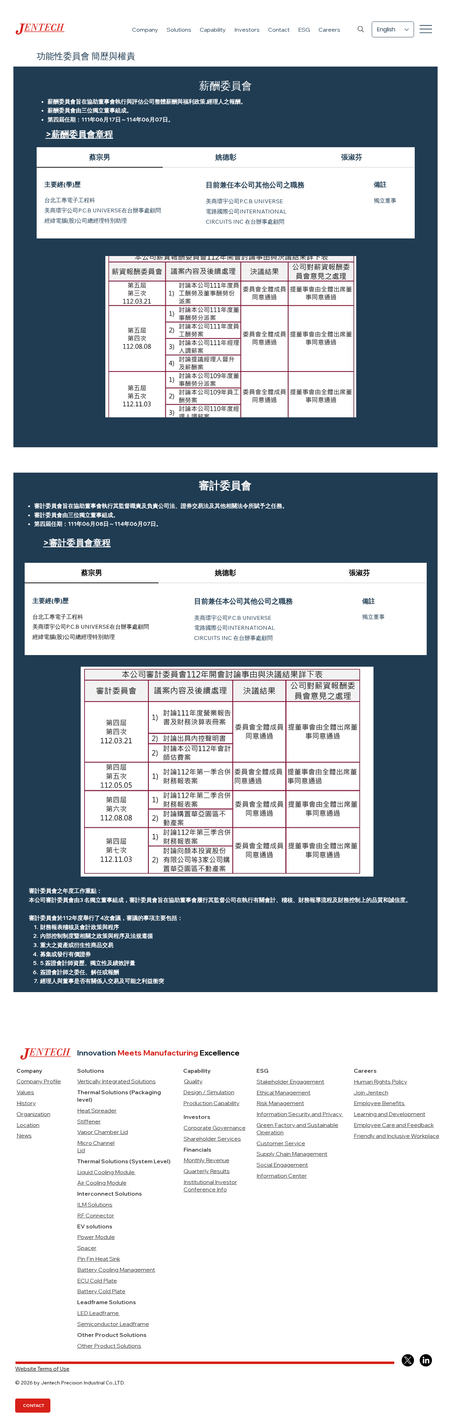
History (26, 1103)
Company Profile (39, 1081)
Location (28, 1124)
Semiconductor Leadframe (113, 1323)
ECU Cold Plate (97, 1280)
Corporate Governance (215, 1127)
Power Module (96, 1236)
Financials (197, 1149)
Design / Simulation (208, 1092)
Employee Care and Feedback (394, 1124)
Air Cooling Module (101, 1182)
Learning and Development (389, 1113)
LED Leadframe (98, 1312)
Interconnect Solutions (109, 1193)
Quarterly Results (207, 1171)
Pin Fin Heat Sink (98, 1258)
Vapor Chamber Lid (102, 1131)
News (24, 1135)
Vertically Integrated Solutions (116, 1081)
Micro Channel (96, 1142)
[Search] (360, 29)
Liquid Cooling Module (106, 1172)
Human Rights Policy (380, 1081)
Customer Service (281, 1143)
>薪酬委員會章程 (79, 133)
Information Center (282, 1175)
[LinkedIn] (426, 1360)
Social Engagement (282, 1164)
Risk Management (280, 1103)
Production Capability (211, 1103)
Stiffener (89, 1121)
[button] (145, 29)
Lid (81, 1150)
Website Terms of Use (42, 1368)
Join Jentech (371, 1092)
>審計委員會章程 (77, 542)
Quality (193, 1081)
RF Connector (95, 1215)
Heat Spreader (97, 1110)
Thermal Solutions (103, 1161)
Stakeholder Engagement (290, 1081)
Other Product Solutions (109, 1345)
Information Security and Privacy (300, 1113)
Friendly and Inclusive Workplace (396, 1135)
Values (25, 1092)
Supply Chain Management (292, 1153)
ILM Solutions (94, 1204)
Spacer (87, 1247)
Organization (33, 1113)
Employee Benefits (380, 1103)
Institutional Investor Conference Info (210, 1185)
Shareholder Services (212, 1138)
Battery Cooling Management (116, 1269)
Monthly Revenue (206, 1160)
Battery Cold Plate (101, 1291)
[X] (408, 1360)
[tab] (100, 157)
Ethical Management (283, 1092)
